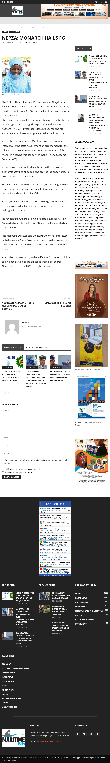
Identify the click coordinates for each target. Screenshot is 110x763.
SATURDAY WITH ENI (11, 698)
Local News (21, 28)
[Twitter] (96, 2)
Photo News (8, 690)
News (12, 28)
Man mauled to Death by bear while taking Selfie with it (60, 610)
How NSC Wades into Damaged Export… (54, 572)
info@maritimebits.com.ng (51, 741)
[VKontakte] (101, 2)
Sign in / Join (8, 2)
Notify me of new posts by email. (18, 472)
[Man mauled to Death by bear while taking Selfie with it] (44, 609)
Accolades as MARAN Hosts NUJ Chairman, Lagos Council (18, 305)
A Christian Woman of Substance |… (53, 509)
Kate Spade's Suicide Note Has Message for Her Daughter (60, 626)
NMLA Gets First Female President (57, 304)
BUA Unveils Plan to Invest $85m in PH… (53, 545)
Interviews (7, 677)
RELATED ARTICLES (13, 347)
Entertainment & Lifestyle (15, 668)
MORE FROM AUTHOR (36, 347)
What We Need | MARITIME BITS (57, 564)
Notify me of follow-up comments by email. (22, 469)
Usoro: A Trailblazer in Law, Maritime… (54, 524)
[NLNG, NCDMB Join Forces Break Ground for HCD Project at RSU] (12, 362)
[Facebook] (92, 2)
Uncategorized (10, 707)
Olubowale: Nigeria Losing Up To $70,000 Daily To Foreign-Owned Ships (98, 101)
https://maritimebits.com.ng (31, 326)
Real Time (54, 575)
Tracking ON (63, 575)
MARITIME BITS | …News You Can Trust (55, 530)
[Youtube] (106, 2)
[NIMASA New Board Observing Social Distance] (44, 596)
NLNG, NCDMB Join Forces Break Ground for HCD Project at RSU (98, 60)
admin (7, 42)
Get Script (46, 575)
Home (4, 28)
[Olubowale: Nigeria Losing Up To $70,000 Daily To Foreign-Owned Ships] (60, 362)
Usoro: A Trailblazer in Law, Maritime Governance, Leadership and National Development (97, 123)
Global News (8, 672)
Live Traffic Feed (55, 504)
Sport (5, 702)
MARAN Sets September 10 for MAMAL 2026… (55, 538)
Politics (6, 694)
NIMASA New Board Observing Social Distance (61, 595)
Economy (6, 664)
